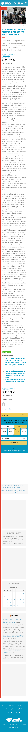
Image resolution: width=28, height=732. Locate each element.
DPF (10, 706)
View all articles (6, 409)
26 (4, 605)
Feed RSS (14, 616)
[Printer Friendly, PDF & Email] (6, 352)
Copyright (17, 709)
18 (23, 599)
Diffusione (14, 706)
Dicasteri (4, 8)
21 (11, 602)
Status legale (9, 709)
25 (23, 602)
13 (7, 599)
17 (20, 599)
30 (17, 605)
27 (7, 605)
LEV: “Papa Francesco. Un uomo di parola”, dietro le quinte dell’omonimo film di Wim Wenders (13, 636)
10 (20, 596)
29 (14, 605)
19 (4, 602)
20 (7, 602)
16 (17, 599)
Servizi (3, 709)
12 (4, 599)
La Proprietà (21, 706)
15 (14, 599)
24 (20, 602)
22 (14, 602)
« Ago (4, 608)
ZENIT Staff (6, 56)
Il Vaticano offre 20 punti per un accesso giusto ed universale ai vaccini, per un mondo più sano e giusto (13, 621)
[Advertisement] (14, 473)
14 (11, 599)
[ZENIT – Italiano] (8, 3)
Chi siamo (5, 706)
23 (17, 602)
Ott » (8, 608)
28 (11, 605)
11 (23, 596)
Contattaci (23, 709)
